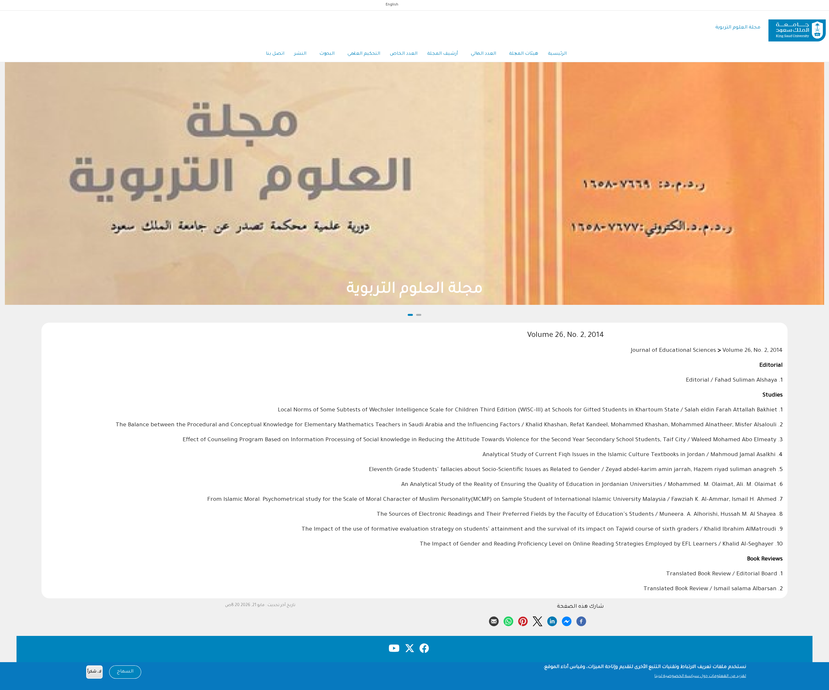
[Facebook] (581, 620)
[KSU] (797, 28)
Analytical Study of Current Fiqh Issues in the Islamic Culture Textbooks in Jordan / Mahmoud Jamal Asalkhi (629, 455)
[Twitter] (537, 620)
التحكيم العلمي (363, 54)
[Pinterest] (523, 620)
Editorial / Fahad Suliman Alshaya (731, 380)
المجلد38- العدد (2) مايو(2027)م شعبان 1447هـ (416, 290)
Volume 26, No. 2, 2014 (752, 351)
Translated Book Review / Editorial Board (721, 574)
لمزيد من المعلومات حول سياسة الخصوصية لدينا (700, 676)
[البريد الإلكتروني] (494, 620)
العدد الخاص (403, 54)
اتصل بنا (275, 54)
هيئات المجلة (523, 54)
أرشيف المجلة (442, 54)
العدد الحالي (483, 54)
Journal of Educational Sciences (673, 351)
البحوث (327, 54)
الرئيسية (557, 54)
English (392, 5)
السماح (125, 671)
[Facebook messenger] (567, 620)
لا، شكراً (94, 672)
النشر (300, 54)
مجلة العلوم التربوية (737, 27)
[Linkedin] (552, 620)
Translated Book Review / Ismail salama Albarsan (710, 589)
